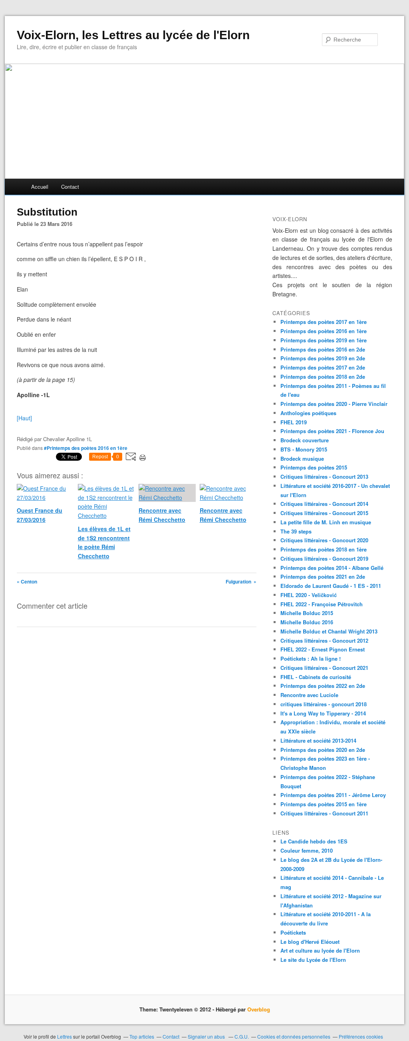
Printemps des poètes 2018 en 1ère (323, 549)
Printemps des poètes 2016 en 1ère (323, 331)
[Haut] (24, 418)
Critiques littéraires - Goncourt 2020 (324, 540)
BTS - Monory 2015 (303, 449)
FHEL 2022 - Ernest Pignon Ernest (322, 649)
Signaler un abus (207, 1036)
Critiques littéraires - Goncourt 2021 (324, 667)
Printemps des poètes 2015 (313, 467)
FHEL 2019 (293, 422)
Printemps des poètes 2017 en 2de (322, 367)
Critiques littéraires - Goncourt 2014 (324, 504)
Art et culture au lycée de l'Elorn (320, 950)
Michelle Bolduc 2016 (306, 622)
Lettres (64, 1036)
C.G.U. (241, 1036)
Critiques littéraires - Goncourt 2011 (324, 813)
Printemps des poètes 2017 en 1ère (323, 322)
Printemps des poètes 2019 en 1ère (323, 340)
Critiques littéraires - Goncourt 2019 (324, 558)
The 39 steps (296, 531)
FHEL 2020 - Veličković (308, 595)
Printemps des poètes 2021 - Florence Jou (332, 431)
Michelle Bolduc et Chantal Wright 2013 (328, 631)
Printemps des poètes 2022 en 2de (322, 685)
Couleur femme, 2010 (306, 850)
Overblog (258, 1009)
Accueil (39, 186)
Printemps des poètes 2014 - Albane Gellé (331, 567)
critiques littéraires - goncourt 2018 (323, 704)
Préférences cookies (361, 1036)
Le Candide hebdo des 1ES (313, 841)
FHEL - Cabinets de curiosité (315, 677)
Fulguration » (241, 581)
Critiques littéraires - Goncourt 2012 (324, 640)
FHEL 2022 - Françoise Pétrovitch (321, 604)
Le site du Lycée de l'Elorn (313, 959)
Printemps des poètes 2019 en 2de (322, 358)
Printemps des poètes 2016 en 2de (322, 349)
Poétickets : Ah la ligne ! (310, 658)
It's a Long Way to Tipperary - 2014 (323, 713)
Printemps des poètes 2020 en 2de (322, 749)
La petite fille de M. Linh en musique (325, 522)
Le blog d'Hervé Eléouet (310, 941)
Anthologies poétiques (308, 413)
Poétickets (293, 932)
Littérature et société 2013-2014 (318, 740)
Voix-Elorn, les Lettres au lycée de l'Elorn (133, 35)
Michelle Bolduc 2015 (306, 613)
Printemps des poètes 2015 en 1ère (323, 804)
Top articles (141, 1036)
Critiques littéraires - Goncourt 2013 (324, 476)
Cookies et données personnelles (293, 1036)
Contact (70, 186)
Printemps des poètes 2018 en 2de (322, 376)
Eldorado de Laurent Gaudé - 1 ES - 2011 (330, 585)
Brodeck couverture (304, 440)
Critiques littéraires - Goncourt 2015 (324, 513)
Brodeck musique (302, 458)
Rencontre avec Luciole (309, 695)
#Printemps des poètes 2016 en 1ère (85, 448)
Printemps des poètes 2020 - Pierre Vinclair (333, 404)
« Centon (27, 581)
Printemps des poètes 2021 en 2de (322, 576)
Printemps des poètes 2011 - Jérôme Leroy (333, 795)
